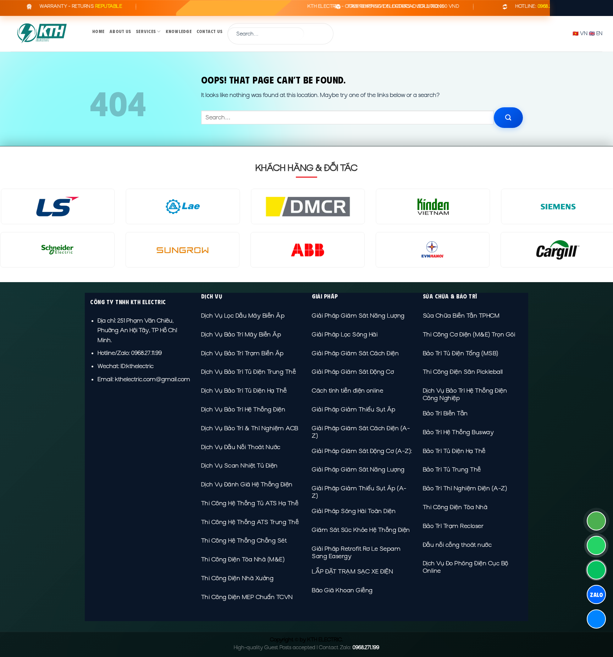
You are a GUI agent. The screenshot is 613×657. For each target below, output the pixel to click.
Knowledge (179, 31)
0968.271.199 (366, 647)
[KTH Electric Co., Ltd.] (46, 34)
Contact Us (210, 31)
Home (98, 31)
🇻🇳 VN (580, 33)
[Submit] (318, 33)
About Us (120, 31)
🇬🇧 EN (595, 33)
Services (146, 31)
